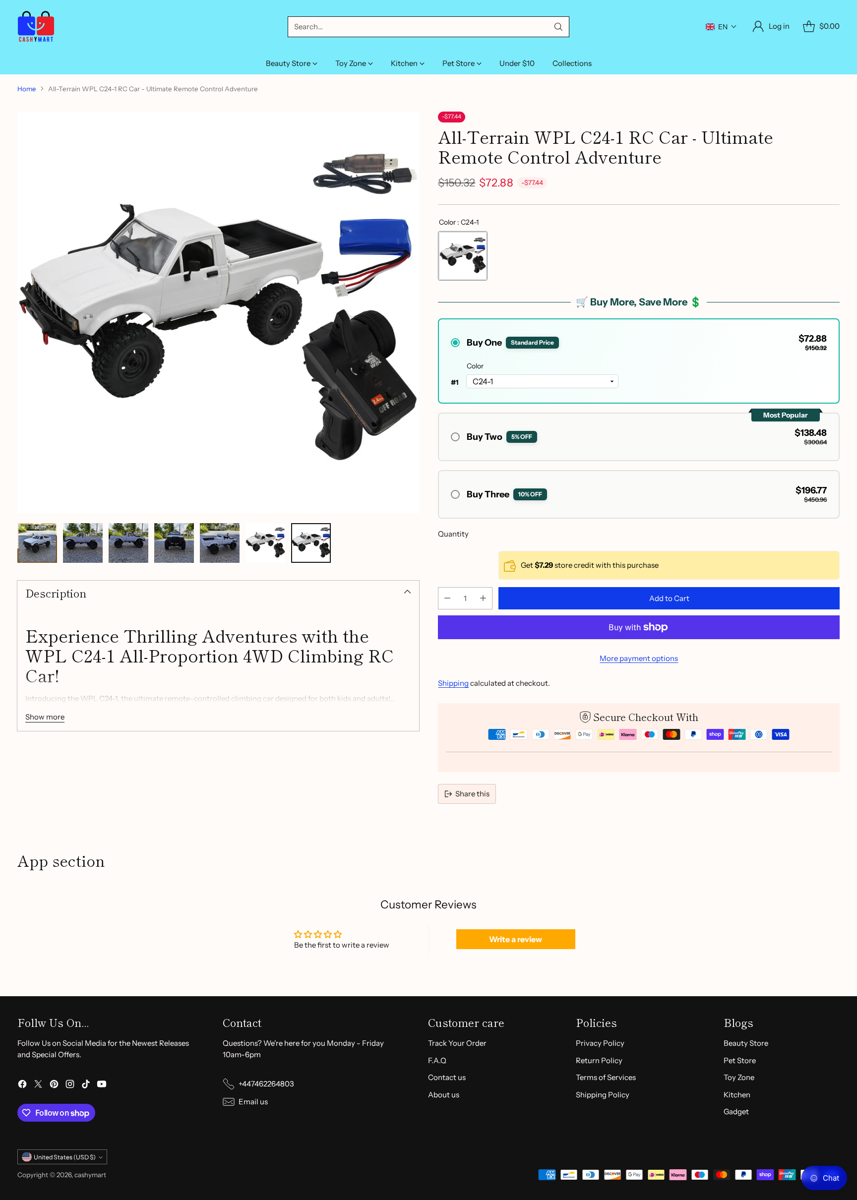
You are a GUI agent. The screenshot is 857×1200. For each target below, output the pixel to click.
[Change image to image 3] (128, 543)
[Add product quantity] (483, 598)
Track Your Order (457, 1043)
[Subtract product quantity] (447, 598)
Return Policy (599, 1060)
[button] (721, 26)
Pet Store (740, 1060)
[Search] (558, 26)
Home (26, 89)
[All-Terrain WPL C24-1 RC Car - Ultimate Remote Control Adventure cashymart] (218, 312)
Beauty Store (746, 1043)
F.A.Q (437, 1060)
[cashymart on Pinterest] (54, 1085)
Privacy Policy (600, 1043)
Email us (253, 1101)
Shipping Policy (602, 1094)
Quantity (453, 534)
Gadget (736, 1111)
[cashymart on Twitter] (38, 1085)
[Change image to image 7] (311, 543)
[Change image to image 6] (265, 543)
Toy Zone (739, 1077)
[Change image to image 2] (83, 543)
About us (443, 1094)
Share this (472, 793)
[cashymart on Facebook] (22, 1085)
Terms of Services (606, 1077)
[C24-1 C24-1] (463, 256)
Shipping (453, 683)
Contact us (447, 1077)
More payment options (639, 658)
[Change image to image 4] (174, 543)
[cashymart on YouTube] (102, 1085)
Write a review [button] (515, 939)
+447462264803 (266, 1083)
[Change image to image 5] (220, 543)
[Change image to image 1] (37, 543)
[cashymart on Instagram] (70, 1085)
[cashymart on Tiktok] (86, 1085)
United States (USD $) (65, 1157)
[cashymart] (36, 26)
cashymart (90, 1175)
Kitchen (737, 1094)
